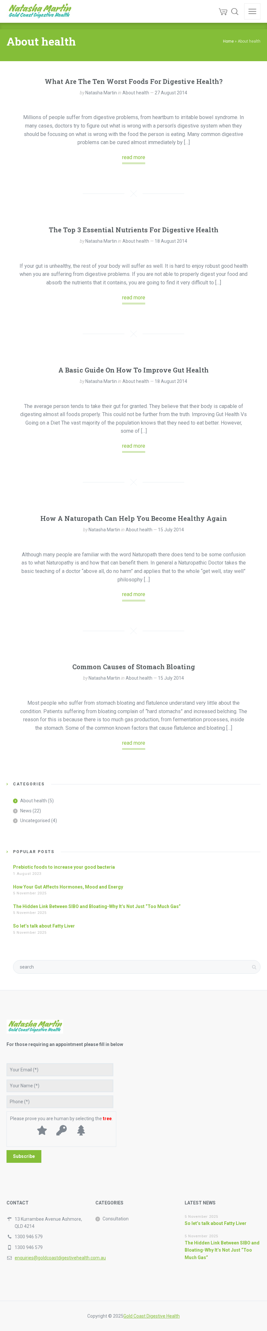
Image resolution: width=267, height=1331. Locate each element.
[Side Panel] (252, 11)
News (26, 810)
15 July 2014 (171, 529)
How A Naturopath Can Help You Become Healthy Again (133, 518)
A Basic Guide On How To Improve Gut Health (133, 370)
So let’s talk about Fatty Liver (44, 926)
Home (228, 41)
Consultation (116, 1218)
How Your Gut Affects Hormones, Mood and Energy (68, 887)
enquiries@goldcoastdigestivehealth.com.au (60, 1257)
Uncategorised (35, 820)
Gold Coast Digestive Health (151, 1316)
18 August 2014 (171, 241)
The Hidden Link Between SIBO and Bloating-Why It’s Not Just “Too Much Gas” (97, 906)
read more (133, 157)
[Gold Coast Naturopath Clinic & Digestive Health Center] (40, 11)
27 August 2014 (171, 92)
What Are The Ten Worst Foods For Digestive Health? (134, 81)
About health (135, 92)
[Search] (234, 11)
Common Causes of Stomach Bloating (133, 666)
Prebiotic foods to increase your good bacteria (64, 867)
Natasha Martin (101, 92)
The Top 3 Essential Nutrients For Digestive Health (133, 229)
